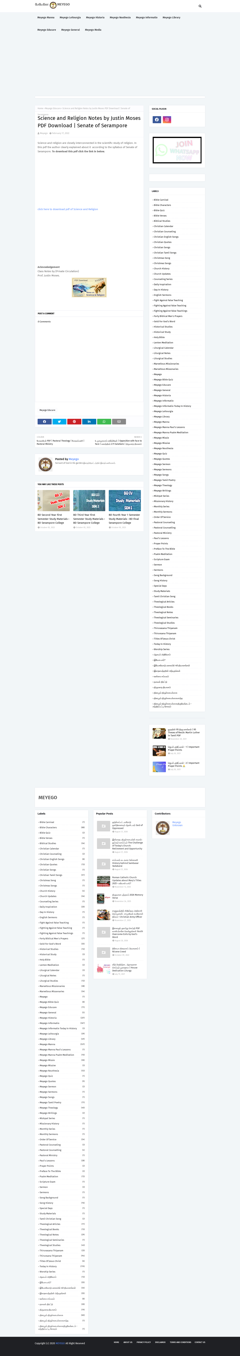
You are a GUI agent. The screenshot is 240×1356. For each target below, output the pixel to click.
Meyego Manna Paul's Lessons (169, 427)
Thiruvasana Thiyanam (165, 628)
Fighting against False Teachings (170, 311)
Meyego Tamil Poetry (164, 480)
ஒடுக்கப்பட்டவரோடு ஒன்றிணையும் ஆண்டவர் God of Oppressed (127, 825)
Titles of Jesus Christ (164, 638)
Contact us (200, 1342)
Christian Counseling (165, 231)
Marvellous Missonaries (166, 369)
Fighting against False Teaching (170, 305)
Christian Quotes (162, 242)
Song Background (163, 575)
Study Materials (162, 591)
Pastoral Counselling (165, 527)
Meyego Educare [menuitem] (46, 29)
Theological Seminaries (166, 617)
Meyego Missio (161, 437)
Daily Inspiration (162, 284)
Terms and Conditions (180, 1342)
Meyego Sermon (162, 464)
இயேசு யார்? (159, 660)
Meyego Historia (162, 395)
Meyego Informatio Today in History (172, 406)
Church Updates (162, 274)
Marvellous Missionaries (166, 363)
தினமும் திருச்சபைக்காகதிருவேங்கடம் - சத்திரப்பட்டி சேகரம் (172, 705)
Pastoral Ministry (162, 533)
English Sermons (162, 295)
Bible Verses (160, 215)
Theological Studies (164, 623)
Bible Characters (162, 205)
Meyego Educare (53, 108)
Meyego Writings (162, 490)
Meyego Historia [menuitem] (95, 17)
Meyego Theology (163, 485)
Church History (161, 268)
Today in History (162, 644)
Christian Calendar (163, 226)
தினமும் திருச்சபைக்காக (165, 692)
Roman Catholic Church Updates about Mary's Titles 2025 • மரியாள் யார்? (126, 880)
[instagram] (167, 119)
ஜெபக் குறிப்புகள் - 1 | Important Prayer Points (183, 748)
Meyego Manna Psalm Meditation (171, 432)
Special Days (160, 585)
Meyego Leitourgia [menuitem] (70, 17)
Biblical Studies (162, 221)
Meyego (44, 133)
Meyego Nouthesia (163, 448)
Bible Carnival (161, 199)
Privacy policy (144, 1342)
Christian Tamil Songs (165, 252)
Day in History (161, 289)
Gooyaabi (87, 1350)
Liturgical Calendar (164, 348)
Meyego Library (162, 416)
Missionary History (163, 501)
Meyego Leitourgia (163, 411)
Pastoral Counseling (164, 522)
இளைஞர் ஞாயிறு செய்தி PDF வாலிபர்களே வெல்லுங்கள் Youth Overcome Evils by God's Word (127, 933)
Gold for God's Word (164, 321)
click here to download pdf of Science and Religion (68, 209)
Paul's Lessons (161, 538)
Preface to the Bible (164, 548)
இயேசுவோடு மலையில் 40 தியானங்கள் (172, 665)
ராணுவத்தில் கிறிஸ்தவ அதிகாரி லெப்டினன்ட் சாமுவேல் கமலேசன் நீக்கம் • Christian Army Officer (127, 914)
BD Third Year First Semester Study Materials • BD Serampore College (89, 518)
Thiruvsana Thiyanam (165, 633)
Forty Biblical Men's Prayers (168, 316)
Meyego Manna (161, 422)
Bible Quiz (159, 210)
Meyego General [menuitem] (70, 29)
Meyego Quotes (162, 459)
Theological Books (163, 607)
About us (128, 1342)
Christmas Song (162, 258)
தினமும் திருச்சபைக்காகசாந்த (168, 698)
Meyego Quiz (160, 453)
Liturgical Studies (163, 358)
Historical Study (162, 332)
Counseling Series (163, 279)
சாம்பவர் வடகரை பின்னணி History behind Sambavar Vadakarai (125, 863)
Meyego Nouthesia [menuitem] (120, 17)
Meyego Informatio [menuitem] (146, 17)
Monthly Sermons (163, 511)
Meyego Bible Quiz (163, 379)
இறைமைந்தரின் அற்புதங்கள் (167, 671)
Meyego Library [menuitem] (171, 17)
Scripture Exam (162, 559)
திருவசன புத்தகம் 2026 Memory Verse (127, 896)
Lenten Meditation (163, 342)
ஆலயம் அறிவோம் (162, 654)
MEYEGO (60, 1343)
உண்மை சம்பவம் (161, 676)
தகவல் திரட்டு (160, 682)
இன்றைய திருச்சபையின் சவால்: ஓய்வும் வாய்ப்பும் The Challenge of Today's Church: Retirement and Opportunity (127, 844)
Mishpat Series (161, 496)
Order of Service (162, 517)
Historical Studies (163, 326)
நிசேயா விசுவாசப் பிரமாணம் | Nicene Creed (126, 950)
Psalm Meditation (163, 554)
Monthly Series (161, 506)
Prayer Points (161, 543)
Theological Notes (163, 612)
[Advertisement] (120, 66)
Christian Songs (162, 247)
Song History (160, 580)
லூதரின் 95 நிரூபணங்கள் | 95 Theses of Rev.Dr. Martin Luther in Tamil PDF (184, 732)
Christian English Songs (166, 236)
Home (40, 108)
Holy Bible (159, 337)
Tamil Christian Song (164, 596)
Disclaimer (160, 1342)
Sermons (158, 570)
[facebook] (157, 119)
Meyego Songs (161, 474)
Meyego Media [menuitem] (93, 29)
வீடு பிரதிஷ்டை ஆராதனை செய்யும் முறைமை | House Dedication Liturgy (124, 967)
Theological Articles (164, 601)
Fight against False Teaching (168, 300)
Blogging (59, 1350)
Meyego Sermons (162, 469)
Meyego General (162, 390)
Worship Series (162, 649)
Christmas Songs (162, 263)
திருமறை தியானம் (162, 687)
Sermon (158, 564)
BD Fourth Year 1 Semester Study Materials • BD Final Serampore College (124, 518)
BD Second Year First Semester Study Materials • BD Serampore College (53, 518)
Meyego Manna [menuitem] (45, 17)
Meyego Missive (162, 443)
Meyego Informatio (164, 400)
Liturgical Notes (162, 353)
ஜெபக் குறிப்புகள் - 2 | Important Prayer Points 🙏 (183, 764)
